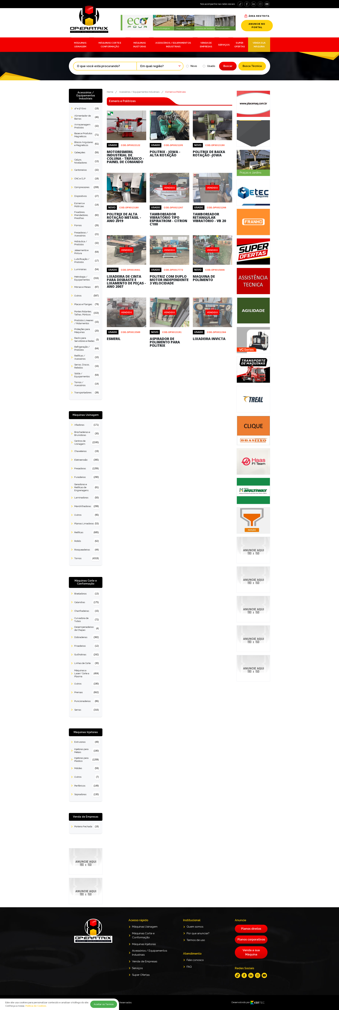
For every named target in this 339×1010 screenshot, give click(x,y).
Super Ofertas (239, 44)
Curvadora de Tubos (86, 619)
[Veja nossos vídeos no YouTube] (267, 4)
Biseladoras (86, 593)
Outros (86, 295)
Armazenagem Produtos (86, 126)
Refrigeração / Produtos (86, 348)
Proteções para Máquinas (86, 330)
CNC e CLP (86, 178)
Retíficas (86, 532)
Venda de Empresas (206, 44)
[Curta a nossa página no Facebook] (246, 4)
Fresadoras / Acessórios (86, 234)
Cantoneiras (86, 170)
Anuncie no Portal (257, 26)
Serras (86, 709)
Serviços (224, 44)
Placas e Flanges (86, 304)
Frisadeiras (86, 646)
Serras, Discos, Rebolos (86, 366)
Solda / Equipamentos (86, 375)
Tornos (86, 558)
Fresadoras (86, 468)
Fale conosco (195, 960)
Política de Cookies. (36, 1006)
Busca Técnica (252, 66)
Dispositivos (86, 196)
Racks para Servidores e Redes (86, 339)
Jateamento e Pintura (86, 252)
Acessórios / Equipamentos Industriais (173, 44)
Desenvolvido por (240, 1002)
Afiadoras (86, 425)
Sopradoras (86, 794)
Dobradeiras (86, 637)
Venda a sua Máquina (251, 952)
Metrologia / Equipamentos (86, 278)
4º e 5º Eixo (86, 108)
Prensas (86, 692)
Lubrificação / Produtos (86, 260)
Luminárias (86, 269)
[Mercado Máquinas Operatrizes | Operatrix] (94, 19)
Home (110, 92)
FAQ (189, 966)
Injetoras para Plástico (86, 759)
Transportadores (86, 392)
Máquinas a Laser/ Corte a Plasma (86, 673)
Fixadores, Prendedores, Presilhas (86, 215)
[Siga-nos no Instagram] (260, 4)
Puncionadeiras (86, 701)
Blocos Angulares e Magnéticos (86, 144)
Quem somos (195, 926)
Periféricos (86, 785)
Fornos (86, 225)
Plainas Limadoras (86, 523)
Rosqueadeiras (86, 549)
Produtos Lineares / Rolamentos (86, 322)
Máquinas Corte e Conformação (110, 44)
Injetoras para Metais (86, 750)
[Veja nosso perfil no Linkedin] (253, 4)
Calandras (86, 602)
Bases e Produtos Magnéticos (86, 135)
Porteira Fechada (86, 826)
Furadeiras (86, 477)
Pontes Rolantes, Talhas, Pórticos (86, 313)
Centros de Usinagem (86, 442)
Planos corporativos (251, 939)
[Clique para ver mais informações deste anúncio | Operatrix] (126, 140)
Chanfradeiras (86, 611)
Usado (211, 66)
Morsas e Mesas (86, 287)
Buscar (227, 66)
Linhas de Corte (86, 663)
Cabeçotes (86, 152)
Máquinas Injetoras (139, 44)
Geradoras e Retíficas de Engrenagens (86, 487)
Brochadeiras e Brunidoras (86, 433)
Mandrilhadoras (86, 506)
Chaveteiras (86, 451)
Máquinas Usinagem (80, 44)
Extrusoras (86, 742)
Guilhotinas (86, 654)
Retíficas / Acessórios (86, 357)
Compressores (86, 187)
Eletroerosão (86, 459)
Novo (194, 66)
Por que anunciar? (198, 933)
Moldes (86, 768)
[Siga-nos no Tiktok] (240, 4)
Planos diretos (251, 928)
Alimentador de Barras (86, 117)
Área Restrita (259, 16)
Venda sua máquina (259, 44)
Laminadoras (86, 497)
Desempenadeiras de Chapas (86, 628)
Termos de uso (196, 940)
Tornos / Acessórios (86, 384)
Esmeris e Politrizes (86, 205)
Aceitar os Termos (104, 1004)
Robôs (86, 541)
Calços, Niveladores (86, 161)
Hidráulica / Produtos (86, 243)
